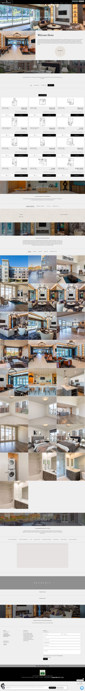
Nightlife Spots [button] (37, 539)
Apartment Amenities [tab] (40, 206)
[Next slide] (82, 17)
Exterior (40, 251)
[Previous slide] (2, 17)
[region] (35, 688)
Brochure (8, 135)
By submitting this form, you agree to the (51, 655)
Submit (45, 658)
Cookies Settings (60, 687)
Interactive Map (42, 95)
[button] (42, 555)
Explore (60, 50)
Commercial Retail (53, 251)
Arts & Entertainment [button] (12, 539)
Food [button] (31, 539)
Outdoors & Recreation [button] (46, 539)
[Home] (6, 2)
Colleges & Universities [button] (23, 539)
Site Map (41, 677)
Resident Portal (42, 598)
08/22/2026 (50, 85)
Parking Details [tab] (56, 206)
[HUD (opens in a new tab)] (60, 677)
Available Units (77, 135)
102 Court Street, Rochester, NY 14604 (40, 675)
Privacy (36, 677)
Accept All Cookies (52, 687)
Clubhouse (46, 251)
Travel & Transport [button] (73, 539)
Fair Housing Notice (48, 677)
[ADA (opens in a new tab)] (61, 678)
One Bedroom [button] (36, 85)
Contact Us (21, 115)
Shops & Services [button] (64, 539)
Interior (34, 251)
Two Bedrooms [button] (44, 85)
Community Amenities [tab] (30, 206)
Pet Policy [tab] (49, 206)
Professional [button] (56, 539)
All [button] (31, 85)
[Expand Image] (14, 269)
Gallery (29, 251)
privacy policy (60, 655)
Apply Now (81, 1)
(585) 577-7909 (75, 1)
